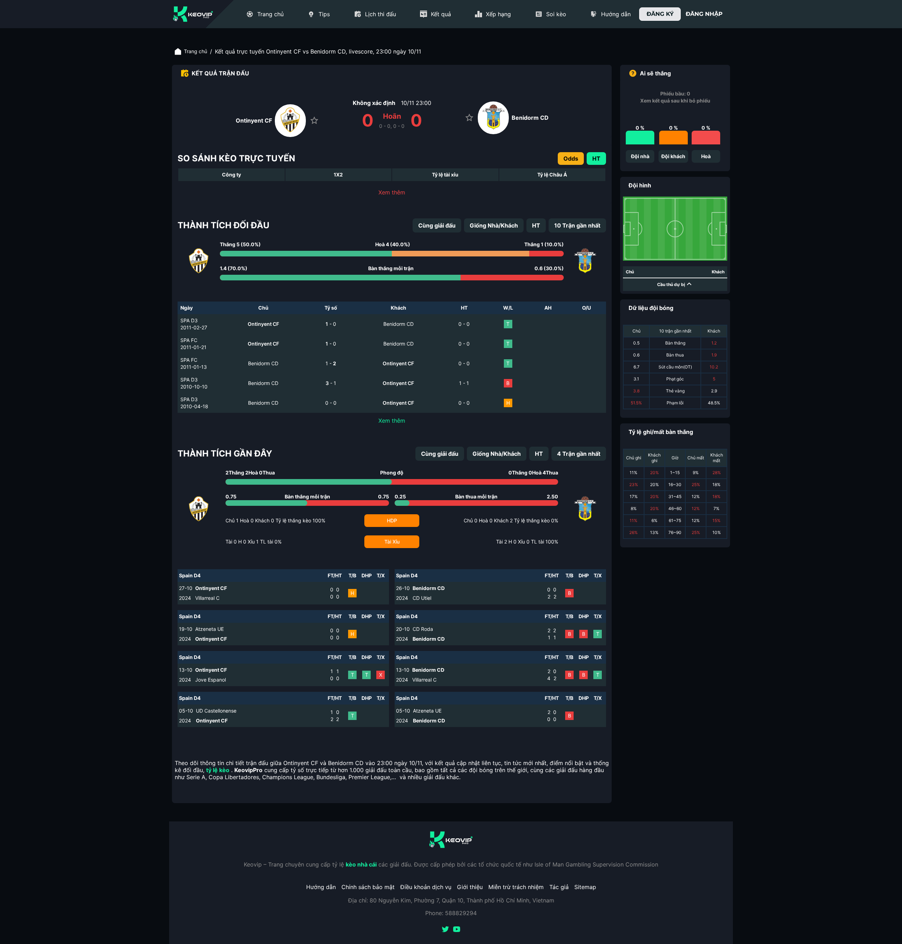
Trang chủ (195, 51)
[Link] (193, 14)
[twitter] (445, 930)
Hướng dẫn (321, 886)
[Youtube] (456, 930)
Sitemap (585, 886)
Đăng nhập (704, 14)
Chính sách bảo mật (368, 886)
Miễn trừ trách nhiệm (516, 886)
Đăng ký (660, 14)
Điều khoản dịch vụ (425, 886)
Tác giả (559, 886)
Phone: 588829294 (451, 913)
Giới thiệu (470, 886)
